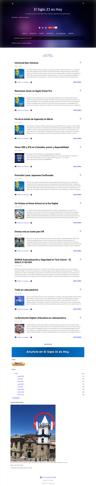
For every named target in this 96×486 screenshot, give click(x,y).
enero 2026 (21, 394)
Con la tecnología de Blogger (49, 477)
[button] (80, 63)
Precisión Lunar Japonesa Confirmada (34, 175)
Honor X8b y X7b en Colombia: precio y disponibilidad (42, 147)
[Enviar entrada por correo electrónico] (31, 82)
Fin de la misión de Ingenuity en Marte (34, 119)
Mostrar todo (78, 38)
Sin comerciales (61, 33)
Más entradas (48, 344)
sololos (51, 480)
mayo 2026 (21, 384)
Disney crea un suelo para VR (29, 231)
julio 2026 (20, 379)
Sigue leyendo (77, 82)
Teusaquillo (33, 33)
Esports (41, 33)
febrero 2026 (21, 392)
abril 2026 (20, 387)
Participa (71, 33)
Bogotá (24, 33)
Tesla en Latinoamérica (26, 289)
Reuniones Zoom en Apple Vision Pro (33, 91)
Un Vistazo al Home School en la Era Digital (36, 203)
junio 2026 (20, 381)
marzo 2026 (21, 389)
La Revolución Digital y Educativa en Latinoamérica (40, 318)
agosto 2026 (21, 376)
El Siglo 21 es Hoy (48, 10)
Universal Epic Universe (26, 63)
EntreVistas (50, 33)
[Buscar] (83, 3)
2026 (16, 373)
